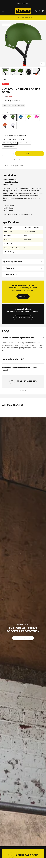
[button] (3, 11)
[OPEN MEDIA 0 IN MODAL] (42, 64)
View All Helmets (23, 317)
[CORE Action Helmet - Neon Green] (29, 118)
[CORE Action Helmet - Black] (5, 118)
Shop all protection (23, 638)
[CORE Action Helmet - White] (13, 126)
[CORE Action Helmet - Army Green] (13, 118)
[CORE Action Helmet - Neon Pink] (36, 118)
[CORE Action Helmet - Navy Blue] (21, 118)
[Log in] (40, 11)
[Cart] (43, 11)
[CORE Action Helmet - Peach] (5, 126)
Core (4, 79)
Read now (23, 296)
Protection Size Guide (24, 214)
